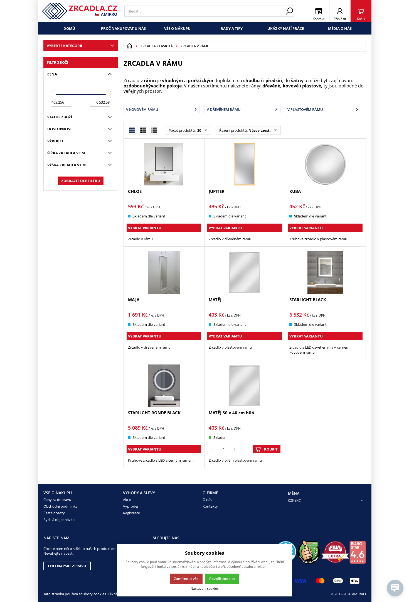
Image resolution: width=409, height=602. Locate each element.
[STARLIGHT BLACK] (325, 272)
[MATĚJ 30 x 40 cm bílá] (244, 385)
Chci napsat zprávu (67, 565)
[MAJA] (164, 272)
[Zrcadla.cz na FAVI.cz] (335, 552)
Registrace (131, 512)
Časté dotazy (54, 512)
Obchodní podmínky (60, 506)
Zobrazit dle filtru (80, 180)
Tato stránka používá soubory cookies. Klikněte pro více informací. (97, 593)
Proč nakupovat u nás (123, 28)
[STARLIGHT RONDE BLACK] (164, 385)
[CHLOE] (164, 164)
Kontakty (210, 506)
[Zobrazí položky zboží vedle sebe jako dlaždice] (143, 130)
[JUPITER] (244, 164)
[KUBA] (325, 164)
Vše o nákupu (177, 28)
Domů (69, 28)
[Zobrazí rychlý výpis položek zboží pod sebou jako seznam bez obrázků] (154, 130)
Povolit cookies (222, 578)
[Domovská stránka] (129, 46)
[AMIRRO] (80, 11)
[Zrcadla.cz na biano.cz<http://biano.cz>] (357, 552)
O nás (207, 499)
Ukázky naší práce (285, 28)
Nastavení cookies (205, 588)
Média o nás (340, 28)
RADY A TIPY (232, 28)
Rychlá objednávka (59, 519)
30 (198, 130)
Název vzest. (259, 130)
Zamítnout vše (186, 578)
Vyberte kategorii (64, 45)
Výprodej (130, 506)
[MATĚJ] (244, 272)
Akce (127, 499)
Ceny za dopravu (57, 499)
